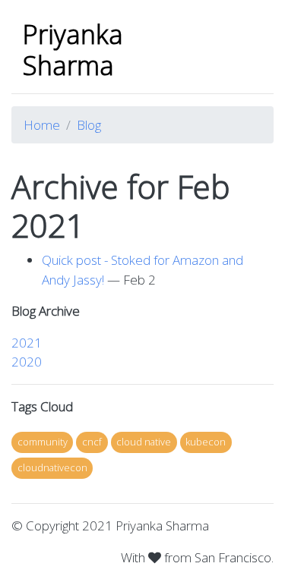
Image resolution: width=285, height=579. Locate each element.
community (42, 441)
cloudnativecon (52, 467)
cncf (92, 441)
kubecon (205, 441)
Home (42, 125)
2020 (26, 361)
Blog (89, 125)
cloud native (143, 441)
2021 (26, 342)
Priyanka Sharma (73, 50)
